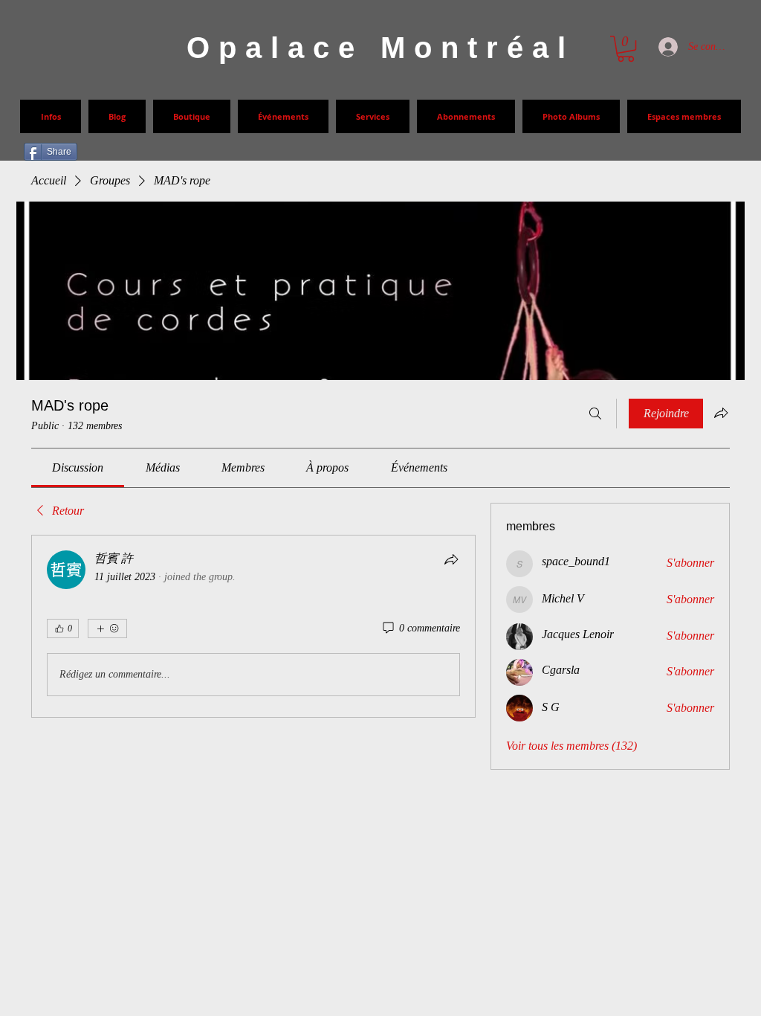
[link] (77, 467)
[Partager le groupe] (721, 413)
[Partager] (451, 559)
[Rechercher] (595, 413)
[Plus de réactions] (107, 628)
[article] (253, 626)
